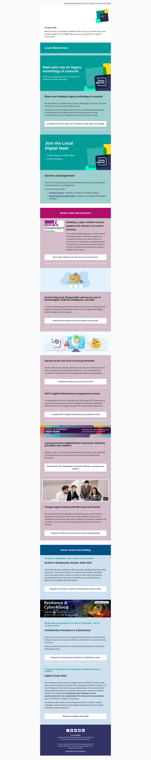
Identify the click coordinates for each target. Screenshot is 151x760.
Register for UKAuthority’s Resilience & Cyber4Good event (75, 657)
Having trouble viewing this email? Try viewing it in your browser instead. (87, 3)
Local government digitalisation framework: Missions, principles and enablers (75, 444)
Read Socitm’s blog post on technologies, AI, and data (75, 321)
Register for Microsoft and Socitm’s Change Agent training (75, 533)
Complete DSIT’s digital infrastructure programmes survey (75, 414)
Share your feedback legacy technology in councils (73, 96)
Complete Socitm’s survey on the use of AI (75, 382)
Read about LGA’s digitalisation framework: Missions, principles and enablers (75, 467)
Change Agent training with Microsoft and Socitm (72, 507)
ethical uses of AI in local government (87, 373)
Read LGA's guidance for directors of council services (75, 257)
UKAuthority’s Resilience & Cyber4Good (68, 630)
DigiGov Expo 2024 (55, 675)
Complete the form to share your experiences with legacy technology (75, 124)
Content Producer (56, 193)
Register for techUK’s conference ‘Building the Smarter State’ (75, 589)
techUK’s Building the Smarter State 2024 (68, 562)
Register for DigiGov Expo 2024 (75, 716)
